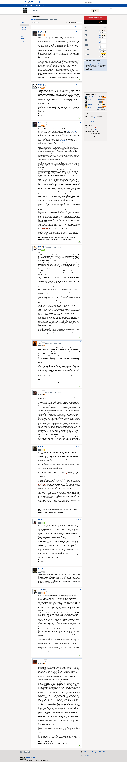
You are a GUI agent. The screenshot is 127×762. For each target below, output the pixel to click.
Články (84, 752)
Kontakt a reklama (103, 754)
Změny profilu (24, 41)
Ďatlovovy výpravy (64, 140)
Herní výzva (41, 5)
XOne (47, 19)
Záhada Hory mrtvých (71, 131)
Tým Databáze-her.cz (31, 757)
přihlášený (98, 64)
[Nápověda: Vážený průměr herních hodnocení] (105, 28)
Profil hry (23, 22)
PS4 (40, 19)
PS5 (43, 19)
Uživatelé (31, 5)
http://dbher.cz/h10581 (96, 117)
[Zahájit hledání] (106, 2)
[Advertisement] (114, 29)
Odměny (93, 754)
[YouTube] (29, 752)
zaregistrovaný (91, 64)
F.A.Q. (93, 751)
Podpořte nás (102, 751)
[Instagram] (26, 752)
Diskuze (36, 5)
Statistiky (23, 38)
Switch (55, 19)
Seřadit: (67, 22)
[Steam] (21, 752)
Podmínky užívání (103, 752)
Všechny (34, 19)
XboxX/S (51, 19)
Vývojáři (25, 5)
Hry (21, 5)
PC (37, 19)
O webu (84, 751)
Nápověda (94, 752)
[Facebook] (24, 752)
